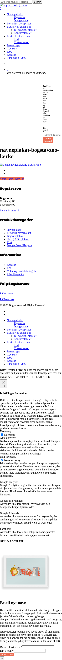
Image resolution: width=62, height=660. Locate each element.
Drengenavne (21, 326)
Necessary (9, 434)
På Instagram (7, 293)
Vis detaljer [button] (21, 376)
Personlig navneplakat (19, 232)
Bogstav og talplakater (19, 332)
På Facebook (7, 299)
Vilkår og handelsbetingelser (22, 271)
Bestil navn (7, 654)
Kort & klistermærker (18, 342)
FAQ (9, 267)
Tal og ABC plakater (18, 239)
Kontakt (11, 264)
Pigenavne (19, 323)
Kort (9, 242)
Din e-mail (7, 650)
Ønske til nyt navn (11, 647)
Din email (45, 130)
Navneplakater (15, 320)
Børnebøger (13, 351)
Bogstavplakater (15, 236)
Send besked (48, 140)
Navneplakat (14, 229)
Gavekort (12, 354)
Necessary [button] (5, 431)
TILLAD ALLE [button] (41, 376)
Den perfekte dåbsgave (19, 245)
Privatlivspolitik (15, 274)
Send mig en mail (9, 210)
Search (37, 2)
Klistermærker (21, 348)
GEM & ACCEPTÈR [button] (12, 541)
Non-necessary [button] (8, 456)
